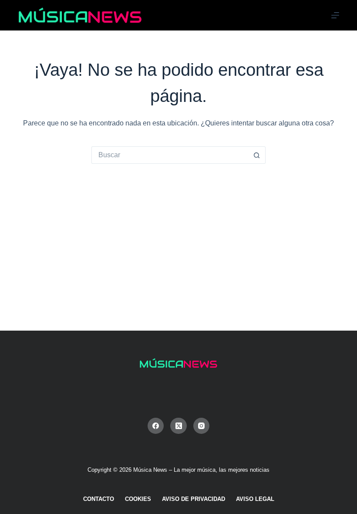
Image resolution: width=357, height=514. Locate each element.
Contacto (98, 499)
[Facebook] (156, 426)
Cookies (138, 499)
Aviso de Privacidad (193, 499)
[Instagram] (201, 426)
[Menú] (335, 15)
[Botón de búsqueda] (257, 155)
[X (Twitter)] (178, 426)
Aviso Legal (255, 499)
